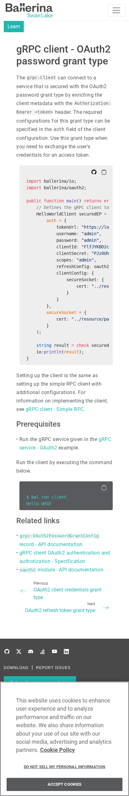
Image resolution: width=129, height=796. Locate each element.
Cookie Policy (57, 750)
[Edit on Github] (94, 171)
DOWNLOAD (16, 668)
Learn (14, 26)
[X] (18, 652)
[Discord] (30, 652)
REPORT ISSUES (53, 668)
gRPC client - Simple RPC (55, 409)
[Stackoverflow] (42, 652)
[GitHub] (6, 652)
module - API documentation (61, 570)
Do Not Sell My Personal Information (65, 766)
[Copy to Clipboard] (104, 171)
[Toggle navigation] (116, 10)
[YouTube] (54, 652)
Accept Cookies (65, 784)
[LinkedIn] (66, 652)
